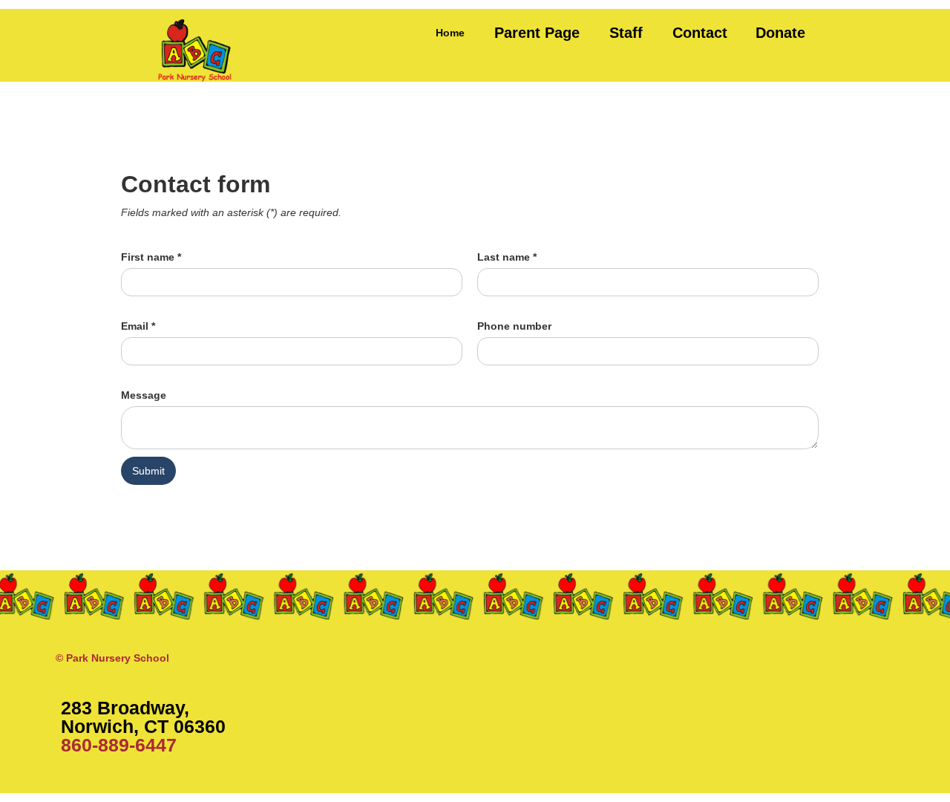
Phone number (514, 326)
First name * (151, 257)
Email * (138, 326)
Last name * (507, 257)
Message (143, 395)
